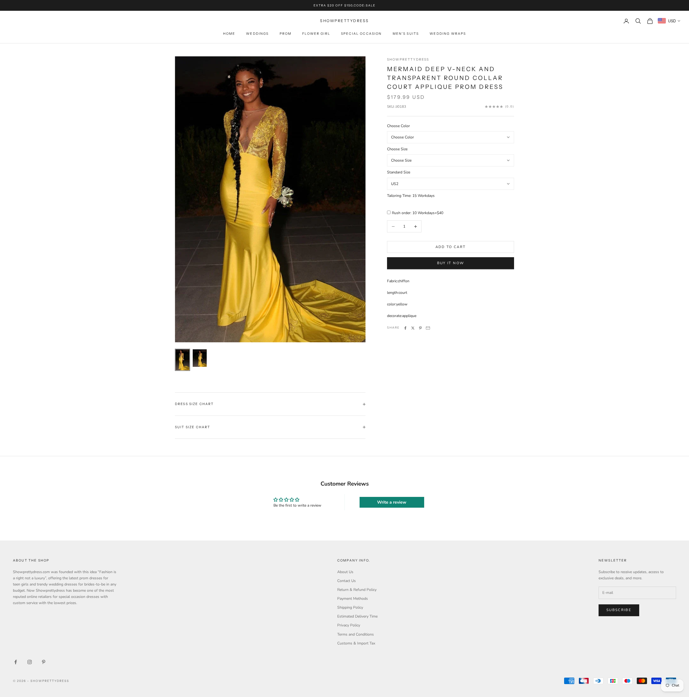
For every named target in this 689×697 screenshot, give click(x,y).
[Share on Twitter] (413, 328)
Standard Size (398, 172)
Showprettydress (408, 59)
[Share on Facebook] (405, 328)
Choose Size (397, 149)
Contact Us (346, 580)
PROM (286, 34)
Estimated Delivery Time (357, 616)
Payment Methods (352, 598)
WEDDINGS (257, 34)
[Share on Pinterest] (420, 328)
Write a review (391, 502)
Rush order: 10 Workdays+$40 (417, 212)
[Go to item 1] (182, 360)
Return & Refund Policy (357, 589)
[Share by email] (428, 328)
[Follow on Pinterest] (43, 662)
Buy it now (450, 263)
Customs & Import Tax (356, 643)
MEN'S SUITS (406, 34)
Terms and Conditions (355, 634)
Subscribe (618, 610)
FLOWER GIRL (316, 34)
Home (229, 34)
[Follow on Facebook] (15, 662)
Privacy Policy (348, 625)
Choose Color (398, 126)
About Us (345, 571)
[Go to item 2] (199, 358)
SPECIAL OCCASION (361, 34)
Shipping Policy (350, 607)
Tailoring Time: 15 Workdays (411, 195)
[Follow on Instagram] (29, 662)
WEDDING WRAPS (448, 34)
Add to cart (450, 247)
